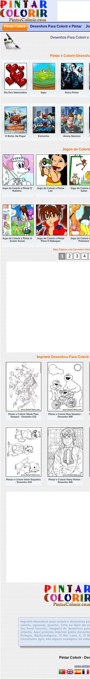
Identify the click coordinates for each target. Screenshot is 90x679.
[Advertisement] (45, 306)
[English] (69, 672)
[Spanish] (77, 672)
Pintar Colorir (28, 11)
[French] (85, 672)
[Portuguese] (62, 672)
